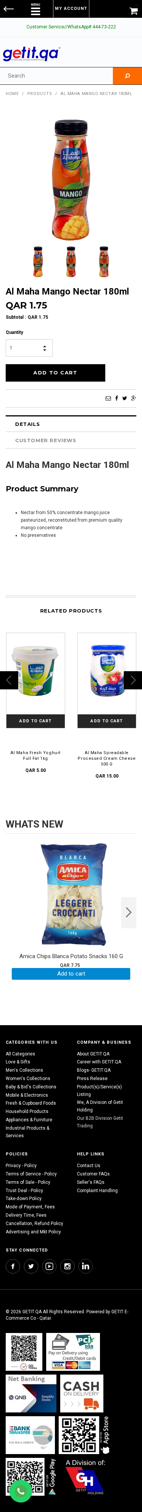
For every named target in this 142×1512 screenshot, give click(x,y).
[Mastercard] (31, 1394)
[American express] (81, 1394)
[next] (128, 912)
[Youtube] (49, 1266)
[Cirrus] (85, 1477)
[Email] (108, 398)
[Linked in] (85, 1266)
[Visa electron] (30, 1435)
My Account (71, 8)
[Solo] (32, 1477)
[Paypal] (24, 1352)
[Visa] (73, 1352)
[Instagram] (67, 1266)
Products (39, 93)
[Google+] (133, 398)
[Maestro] (85, 1435)
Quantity (14, 332)
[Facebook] (116, 398)
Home (12, 93)
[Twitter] (124, 398)
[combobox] (56, 75)
